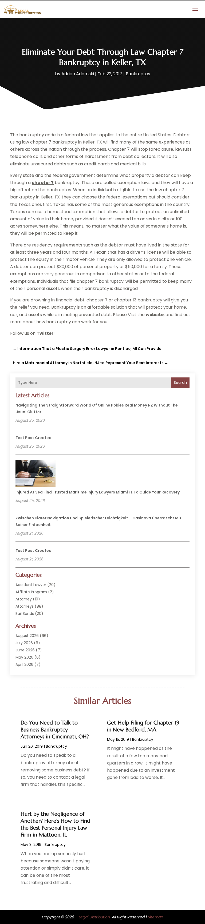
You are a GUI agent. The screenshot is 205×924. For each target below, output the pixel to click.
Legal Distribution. (95, 917)
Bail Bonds (24, 613)
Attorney (23, 599)
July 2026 (24, 643)
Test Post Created (33, 437)
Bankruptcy (138, 74)
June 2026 (25, 650)
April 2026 (24, 664)
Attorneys (24, 606)
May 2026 (24, 657)
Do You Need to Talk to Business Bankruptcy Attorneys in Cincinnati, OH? (55, 729)
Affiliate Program (31, 592)
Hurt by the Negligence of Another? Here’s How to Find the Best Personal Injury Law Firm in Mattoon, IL (55, 824)
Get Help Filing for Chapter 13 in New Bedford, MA (143, 726)
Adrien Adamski (77, 74)
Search (180, 382)
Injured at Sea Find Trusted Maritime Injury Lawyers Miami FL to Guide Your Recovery (97, 492)
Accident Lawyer (30, 584)
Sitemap (155, 917)
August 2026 (27, 635)
